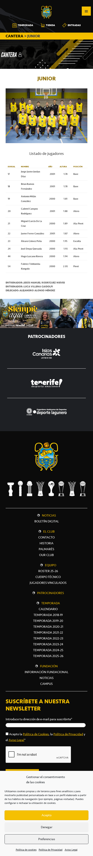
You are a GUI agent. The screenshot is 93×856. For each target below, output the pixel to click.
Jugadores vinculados (48, 582)
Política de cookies (26, 850)
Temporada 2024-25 (48, 650)
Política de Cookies (36, 734)
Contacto (46, 537)
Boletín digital (46, 521)
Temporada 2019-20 (48, 620)
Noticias (49, 515)
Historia (46, 543)
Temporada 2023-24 (48, 644)
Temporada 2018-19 (48, 615)
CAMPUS (46, 683)
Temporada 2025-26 (48, 656)
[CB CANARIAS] (46, 3)
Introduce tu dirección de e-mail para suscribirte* (39, 719)
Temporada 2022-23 (48, 638)
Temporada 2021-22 (48, 632)
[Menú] (86, 11)
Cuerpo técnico (48, 576)
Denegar (46, 827)
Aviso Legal (71, 850)
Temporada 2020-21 (48, 626)
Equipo (50, 565)
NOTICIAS (47, 677)
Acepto (46, 815)
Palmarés (46, 549)
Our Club (46, 555)
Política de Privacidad (51, 850)
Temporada (50, 603)
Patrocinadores (50, 593)
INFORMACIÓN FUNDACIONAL (46, 672)
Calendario (48, 609)
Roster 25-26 (48, 571)
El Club (49, 531)
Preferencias (46, 839)
